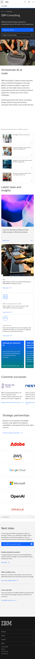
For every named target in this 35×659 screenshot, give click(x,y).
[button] (29, 2)
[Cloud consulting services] (22, 180)
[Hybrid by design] (22, 155)
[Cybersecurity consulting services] (22, 168)
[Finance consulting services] (22, 142)
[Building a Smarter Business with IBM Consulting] (17, 120)
